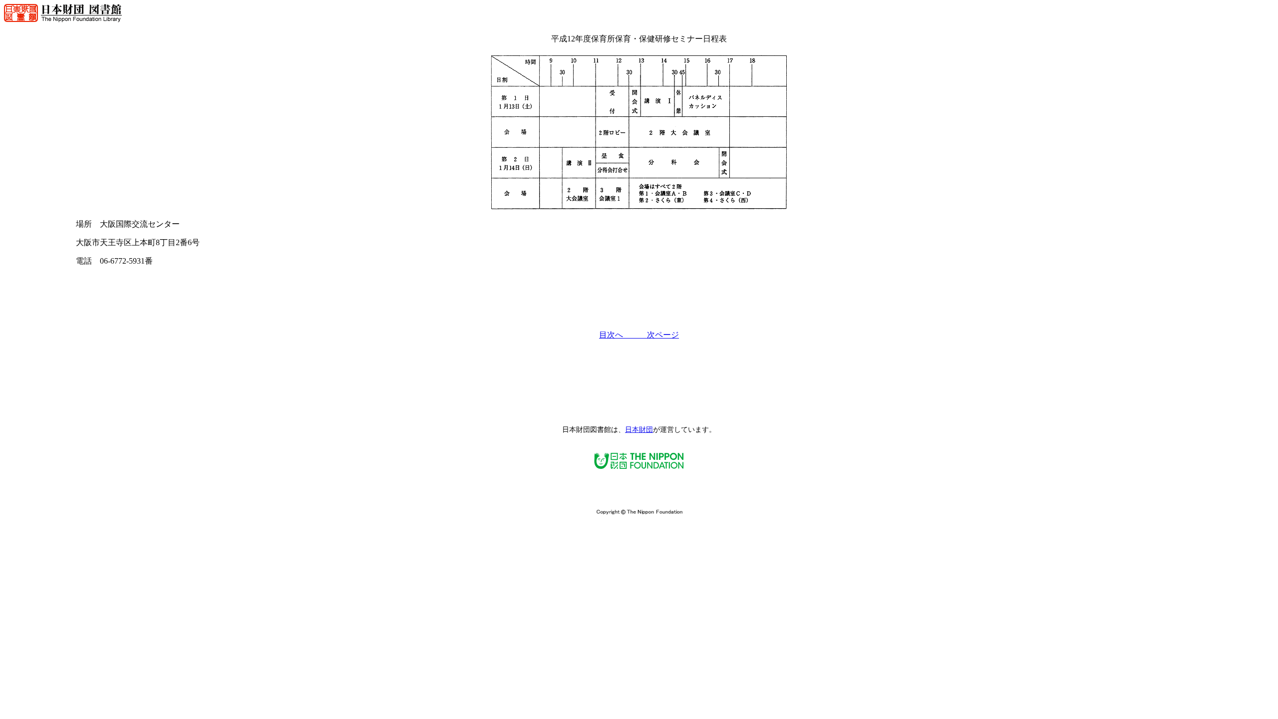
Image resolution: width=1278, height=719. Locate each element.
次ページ (663, 335)
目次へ (623, 335)
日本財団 (639, 429)
